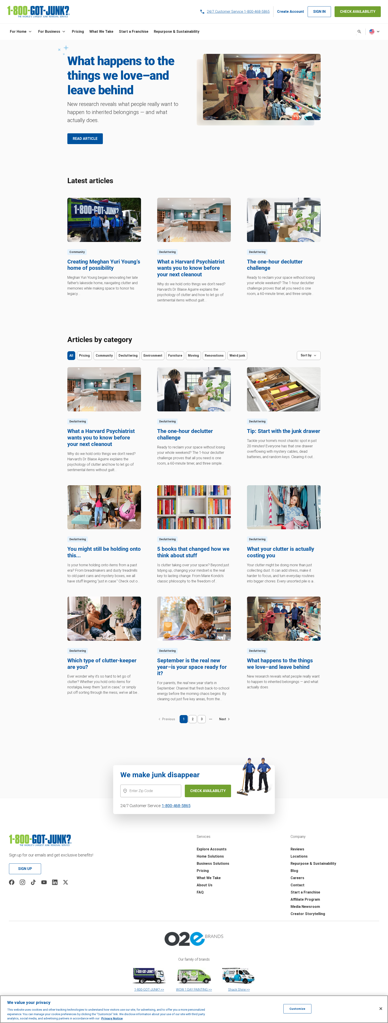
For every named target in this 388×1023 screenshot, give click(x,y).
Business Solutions (213, 863)
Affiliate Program (305, 899)
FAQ (200, 892)
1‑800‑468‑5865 (176, 805)
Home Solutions (210, 856)
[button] (21, 32)
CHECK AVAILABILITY (357, 11)
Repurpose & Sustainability (313, 863)
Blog (294, 871)
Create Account (290, 11)
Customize (297, 1008)
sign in (319, 11)
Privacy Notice (112, 1018)
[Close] (381, 1009)
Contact (297, 885)
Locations (299, 856)
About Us (204, 885)
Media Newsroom (305, 906)
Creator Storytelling (308, 914)
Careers (297, 878)
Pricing (203, 871)
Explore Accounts (212, 849)
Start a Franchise (305, 892)
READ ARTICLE (85, 138)
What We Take (209, 878)
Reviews (297, 849)
